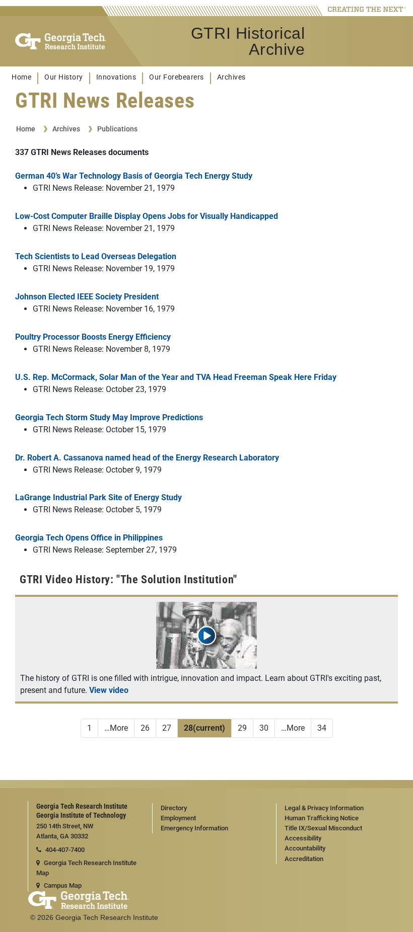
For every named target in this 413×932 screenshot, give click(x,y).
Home (21, 77)
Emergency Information (194, 828)
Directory (174, 808)
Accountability (305, 848)
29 (242, 728)
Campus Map (63, 885)
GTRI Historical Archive (248, 41)
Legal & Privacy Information (324, 808)
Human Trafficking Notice (322, 818)
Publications (117, 129)
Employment (178, 818)
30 (263, 728)
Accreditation (304, 859)
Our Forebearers (176, 77)
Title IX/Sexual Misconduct (323, 828)
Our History (63, 77)
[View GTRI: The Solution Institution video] (206, 666)
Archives (231, 77)
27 (166, 728)
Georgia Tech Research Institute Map (86, 868)
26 (145, 728)
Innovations (116, 77)
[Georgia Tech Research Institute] (60, 41)
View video (108, 690)
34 (321, 728)
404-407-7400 (65, 849)
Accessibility (303, 838)
